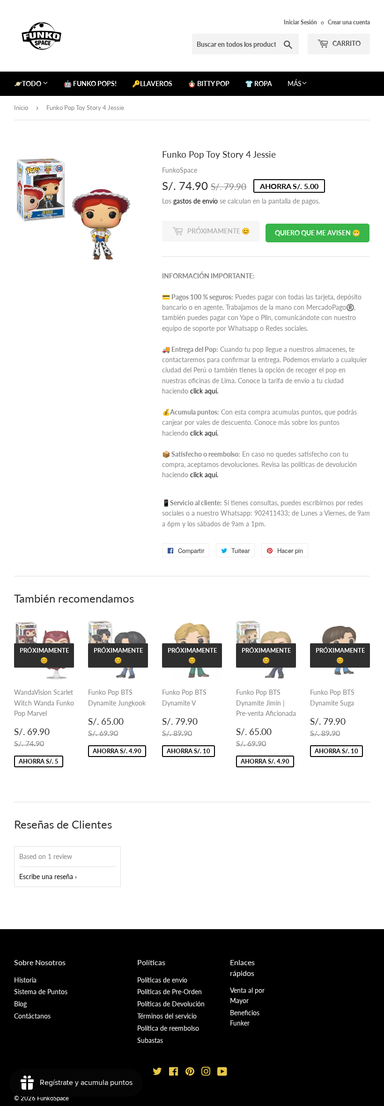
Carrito (346, 43)
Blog (20, 1004)
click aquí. (204, 391)
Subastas (150, 1040)
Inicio (21, 107)
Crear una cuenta (349, 22)
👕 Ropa (258, 83)
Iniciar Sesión (300, 22)
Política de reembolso (168, 1028)
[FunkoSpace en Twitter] (157, 1073)
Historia (25, 980)
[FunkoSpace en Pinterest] (190, 1073)
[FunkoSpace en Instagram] (206, 1073)
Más (295, 83)
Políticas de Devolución (171, 1004)
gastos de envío (195, 201)
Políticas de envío (162, 980)
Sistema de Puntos (40, 992)
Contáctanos (32, 1016)
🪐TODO (28, 83)
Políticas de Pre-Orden (169, 992)
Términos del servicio (167, 1016)
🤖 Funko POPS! (90, 83)
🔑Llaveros (152, 83)
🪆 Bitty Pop (208, 83)
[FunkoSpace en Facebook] (173, 1073)
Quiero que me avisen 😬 (317, 233)
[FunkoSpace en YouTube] (222, 1073)
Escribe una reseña (46, 876)
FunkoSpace (53, 1098)
